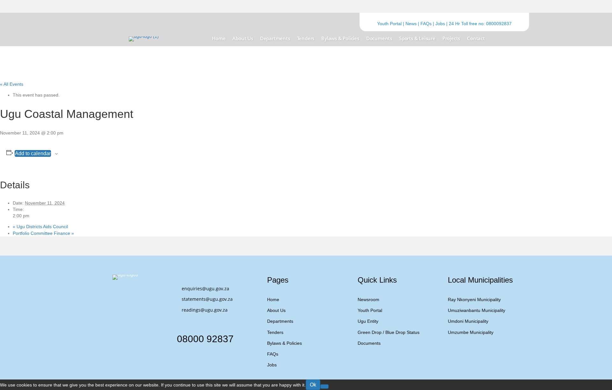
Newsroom (368, 299)
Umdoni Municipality (468, 321)
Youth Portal (389, 23)
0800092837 (499, 23)
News (411, 23)
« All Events (11, 84)
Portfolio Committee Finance (43, 233)
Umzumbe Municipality (470, 332)
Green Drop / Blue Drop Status (388, 332)
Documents (369, 343)
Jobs (440, 23)
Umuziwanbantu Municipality (476, 310)
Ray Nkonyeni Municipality (474, 299)
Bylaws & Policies (284, 343)
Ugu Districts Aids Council (40, 226)
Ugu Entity (368, 321)
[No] (324, 386)
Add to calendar (33, 153)
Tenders (275, 332)
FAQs (426, 23)
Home (273, 299)
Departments (280, 321)
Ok (313, 384)
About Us (276, 310)
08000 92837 (205, 339)
